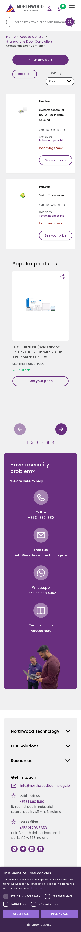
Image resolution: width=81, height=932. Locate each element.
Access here (41, 630)
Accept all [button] (21, 914)
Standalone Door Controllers (29, 41)
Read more (37, 888)
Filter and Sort (40, 59)
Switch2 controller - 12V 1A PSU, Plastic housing (52, 115)
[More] (62, 276)
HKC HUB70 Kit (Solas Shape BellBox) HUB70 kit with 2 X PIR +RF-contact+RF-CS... (37, 352)
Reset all (24, 74)
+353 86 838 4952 (41, 593)
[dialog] (40, 899)
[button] (27, 442)
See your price (55, 160)
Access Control (32, 37)
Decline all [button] (59, 913)
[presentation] (20, 430)
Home (11, 37)
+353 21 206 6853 (33, 827)
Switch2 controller (51, 195)
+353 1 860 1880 (41, 517)
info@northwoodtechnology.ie (41, 555)
